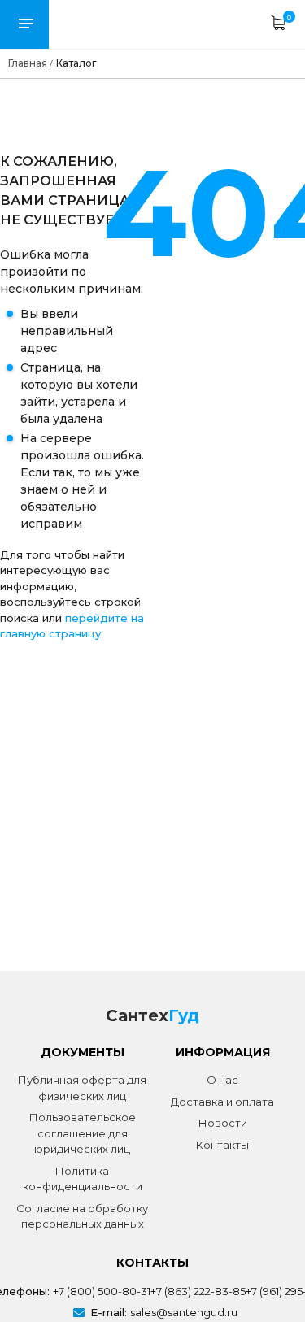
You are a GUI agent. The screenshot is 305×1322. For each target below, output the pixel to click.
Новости (222, 1122)
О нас (222, 1079)
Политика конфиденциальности (82, 1179)
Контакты (222, 1144)
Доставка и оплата (222, 1101)
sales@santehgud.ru (183, 1312)
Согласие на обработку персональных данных (82, 1216)
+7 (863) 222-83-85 (198, 1291)
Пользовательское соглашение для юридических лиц (82, 1133)
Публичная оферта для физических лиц (82, 1087)
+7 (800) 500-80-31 (101, 1291)
